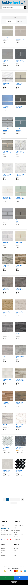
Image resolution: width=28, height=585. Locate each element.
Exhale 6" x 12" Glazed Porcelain (20, 448)
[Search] (25, 7)
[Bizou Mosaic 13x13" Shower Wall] (20, 463)
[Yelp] (10, 539)
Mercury (5, 333)
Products (6, 11)
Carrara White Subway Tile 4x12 (20, 152)
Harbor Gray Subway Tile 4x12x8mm (18, 129)
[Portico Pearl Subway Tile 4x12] (20, 31)
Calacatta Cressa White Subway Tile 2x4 (7, 175)
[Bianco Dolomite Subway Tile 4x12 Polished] (7, 190)
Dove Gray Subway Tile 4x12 (7, 152)
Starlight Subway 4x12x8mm (7, 38)
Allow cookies (14, 582)
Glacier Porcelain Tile (7, 380)
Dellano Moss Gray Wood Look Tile (6, 266)
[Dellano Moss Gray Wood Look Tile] (7, 259)
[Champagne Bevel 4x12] (20, 213)
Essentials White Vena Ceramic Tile (19, 425)
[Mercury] (7, 327)
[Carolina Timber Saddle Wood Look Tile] (20, 395)
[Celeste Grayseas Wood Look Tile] (20, 304)
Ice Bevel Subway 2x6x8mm (7, 129)
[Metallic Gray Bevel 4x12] (20, 99)
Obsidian (18, 333)
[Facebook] (1, 539)
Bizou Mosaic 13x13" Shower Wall (19, 471)
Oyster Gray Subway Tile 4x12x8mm (5, 61)
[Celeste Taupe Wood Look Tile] (7, 304)
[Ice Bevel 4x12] (7, 213)
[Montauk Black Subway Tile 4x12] (20, 54)
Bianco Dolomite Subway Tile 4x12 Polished (7, 198)
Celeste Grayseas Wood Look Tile (20, 311)
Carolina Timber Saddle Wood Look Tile (19, 403)
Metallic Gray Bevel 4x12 (19, 106)
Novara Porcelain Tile (20, 357)
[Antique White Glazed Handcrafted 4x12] (20, 236)
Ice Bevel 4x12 (6, 220)
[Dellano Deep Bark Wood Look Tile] (20, 259)
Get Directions (21, 578)
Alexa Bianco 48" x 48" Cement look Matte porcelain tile (7, 471)
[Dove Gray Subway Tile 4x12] (7, 145)
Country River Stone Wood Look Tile (6, 289)
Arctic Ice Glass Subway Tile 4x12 (20, 198)
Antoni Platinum (6, 425)
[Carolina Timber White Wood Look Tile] (20, 372)
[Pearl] (7, 350)
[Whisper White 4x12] (7, 76)
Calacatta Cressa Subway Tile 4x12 (20, 175)
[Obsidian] (20, 327)
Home (2, 11)
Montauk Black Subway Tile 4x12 (20, 61)
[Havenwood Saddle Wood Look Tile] (7, 395)
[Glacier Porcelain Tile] (7, 372)
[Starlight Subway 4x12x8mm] (7, 31)
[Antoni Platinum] (7, 418)
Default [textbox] (9, 21)
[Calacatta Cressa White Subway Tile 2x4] (7, 167)
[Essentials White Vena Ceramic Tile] (20, 418)
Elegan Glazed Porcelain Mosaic (7, 448)
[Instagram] (4, 539)
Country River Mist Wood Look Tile (19, 289)
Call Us (7, 578)
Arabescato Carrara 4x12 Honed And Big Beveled (6, 243)
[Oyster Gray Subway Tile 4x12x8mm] (7, 54)
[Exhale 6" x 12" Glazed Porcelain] (20, 441)
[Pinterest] (7, 539)
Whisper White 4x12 (6, 84)
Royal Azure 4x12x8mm (6, 106)
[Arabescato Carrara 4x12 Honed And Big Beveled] (7, 236)
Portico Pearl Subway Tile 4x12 (20, 38)
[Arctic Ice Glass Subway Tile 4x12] (20, 190)
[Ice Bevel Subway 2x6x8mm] (7, 122)
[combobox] (11, 21)
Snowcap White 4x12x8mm (19, 84)
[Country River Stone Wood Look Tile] (7, 281)
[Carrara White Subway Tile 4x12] (20, 145)
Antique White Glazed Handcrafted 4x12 (20, 243)
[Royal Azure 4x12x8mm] (7, 99)
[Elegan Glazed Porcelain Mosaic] (7, 441)
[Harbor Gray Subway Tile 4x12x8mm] (20, 122)
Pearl (4, 356)
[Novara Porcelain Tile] (20, 350)
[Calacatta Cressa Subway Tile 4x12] (20, 167)
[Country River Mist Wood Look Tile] (20, 281)
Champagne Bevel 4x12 (20, 220)
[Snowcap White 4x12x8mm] (20, 76)
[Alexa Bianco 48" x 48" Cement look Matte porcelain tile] (7, 463)
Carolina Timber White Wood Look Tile (20, 380)
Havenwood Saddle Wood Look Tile (6, 403)
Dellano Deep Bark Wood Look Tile (19, 266)
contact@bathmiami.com (6, 534)
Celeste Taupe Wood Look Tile (6, 311)
